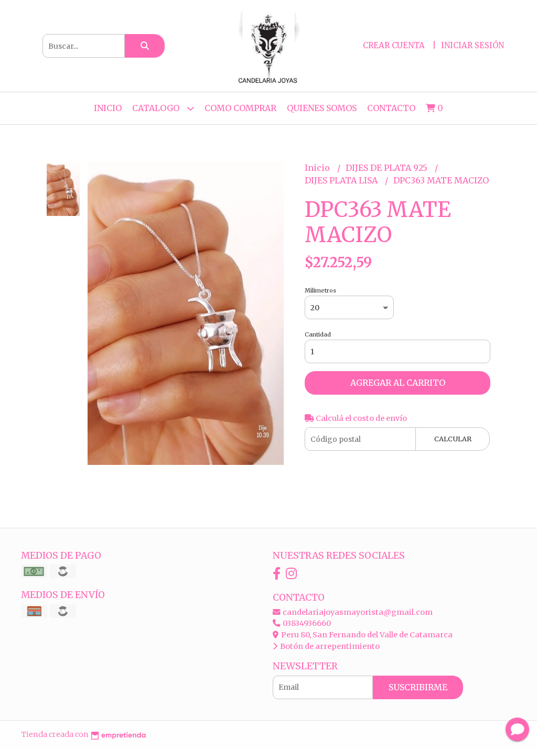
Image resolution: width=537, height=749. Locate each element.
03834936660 (306, 623)
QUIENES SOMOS (322, 108)
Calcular (452, 439)
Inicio (108, 108)
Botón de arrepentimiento (329, 646)
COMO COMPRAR (240, 108)
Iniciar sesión (472, 45)
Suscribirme (418, 687)
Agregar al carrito (397, 382)
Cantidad (318, 334)
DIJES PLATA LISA (342, 180)
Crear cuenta (394, 45)
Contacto (391, 108)
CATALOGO (156, 108)
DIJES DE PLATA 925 (387, 167)
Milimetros (320, 290)
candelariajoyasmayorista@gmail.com (357, 612)
